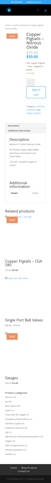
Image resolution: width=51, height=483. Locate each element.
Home (7, 25)
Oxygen (8, 441)
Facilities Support (13, 423)
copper (29, 113)
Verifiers (9, 454)
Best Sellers (10, 406)
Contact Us (24, 471)
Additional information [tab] (19, 130)
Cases (8, 410)
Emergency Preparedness (17, 419)
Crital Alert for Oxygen (15, 414)
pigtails (37, 113)
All (6, 401)
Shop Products (29, 467)
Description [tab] (13, 125)
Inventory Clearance (20, 25)
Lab (6, 432)
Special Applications (14, 445)
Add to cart (36, 92)
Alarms (8, 397)
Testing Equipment (14, 449)
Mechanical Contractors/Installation (22, 436)
